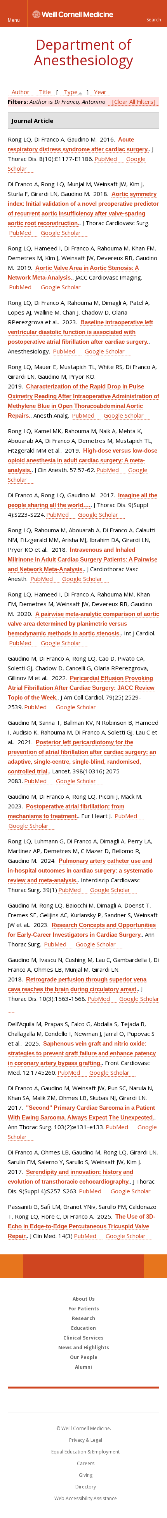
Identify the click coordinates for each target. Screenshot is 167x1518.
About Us (84, 1299)
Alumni (83, 1367)
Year (100, 92)
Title (45, 92)
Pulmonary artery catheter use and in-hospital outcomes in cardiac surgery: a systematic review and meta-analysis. (80, 870)
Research (83, 1318)
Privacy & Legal (85, 1440)
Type (71, 92)
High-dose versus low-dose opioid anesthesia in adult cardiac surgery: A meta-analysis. (82, 460)
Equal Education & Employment (85, 1451)
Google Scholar (61, 232)
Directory (85, 1486)
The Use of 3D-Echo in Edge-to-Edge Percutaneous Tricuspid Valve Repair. (81, 1226)
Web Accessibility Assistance (85, 1498)
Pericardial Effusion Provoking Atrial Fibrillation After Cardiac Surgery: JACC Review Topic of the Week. (81, 688)
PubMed (105, 159)
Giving (85, 1475)
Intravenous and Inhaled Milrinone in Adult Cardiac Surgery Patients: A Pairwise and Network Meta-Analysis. (82, 559)
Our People (83, 1357)
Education (83, 1328)
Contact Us (155, 1266)
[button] (153, 13)
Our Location (11, 1266)
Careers (85, 1463)
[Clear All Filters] (133, 101)
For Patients (83, 1308)
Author (21, 92)
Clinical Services (83, 1337)
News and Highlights (83, 1347)
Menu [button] (14, 20)
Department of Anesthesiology (83, 52)
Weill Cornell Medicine (83, 1400)
